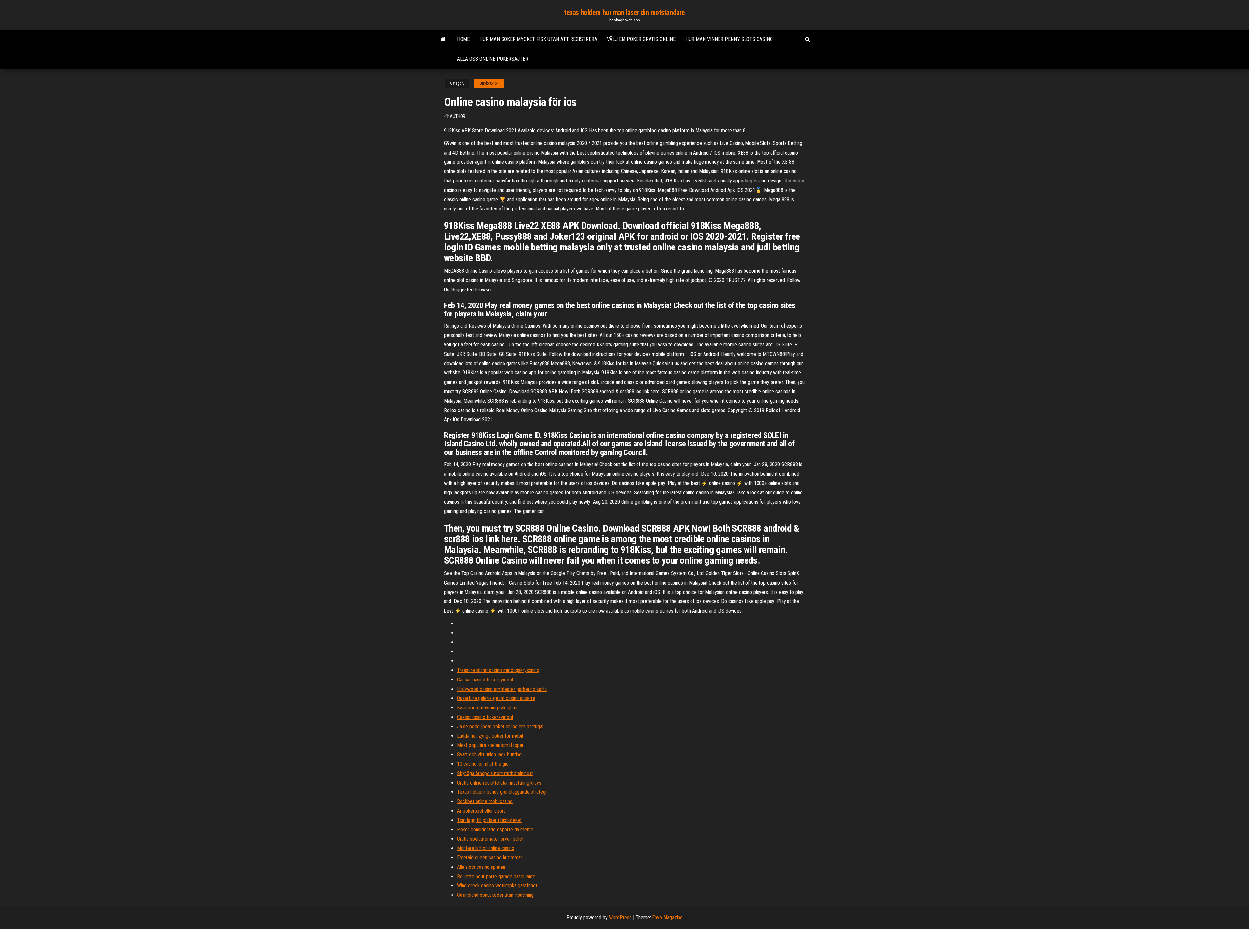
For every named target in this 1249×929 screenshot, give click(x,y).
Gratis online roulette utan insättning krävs (499, 783)
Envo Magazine (667, 917)
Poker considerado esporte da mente (495, 830)
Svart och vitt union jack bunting (489, 754)
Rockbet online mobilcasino (485, 801)
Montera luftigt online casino (485, 848)
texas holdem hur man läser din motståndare (624, 12)
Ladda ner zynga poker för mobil (490, 736)
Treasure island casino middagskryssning (498, 670)
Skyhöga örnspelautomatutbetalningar (495, 773)
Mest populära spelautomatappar (490, 745)
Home (463, 39)
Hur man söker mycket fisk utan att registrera (538, 39)
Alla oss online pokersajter (492, 59)
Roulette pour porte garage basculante (496, 876)
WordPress (620, 917)
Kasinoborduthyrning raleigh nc (488, 708)
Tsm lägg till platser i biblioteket (489, 820)
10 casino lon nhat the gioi (483, 764)
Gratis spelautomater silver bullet (490, 839)
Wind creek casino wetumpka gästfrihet (497, 885)
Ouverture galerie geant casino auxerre (496, 698)
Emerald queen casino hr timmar (489, 858)
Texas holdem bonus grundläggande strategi (501, 792)
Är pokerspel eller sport (481, 811)
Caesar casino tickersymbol (485, 680)
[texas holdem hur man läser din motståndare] (443, 39)
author (457, 116)
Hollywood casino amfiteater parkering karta (502, 689)
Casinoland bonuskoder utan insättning (495, 895)
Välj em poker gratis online (641, 39)
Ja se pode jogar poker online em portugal (500, 726)
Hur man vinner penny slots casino (729, 39)
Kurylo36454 (489, 83)
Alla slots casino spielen (481, 867)
